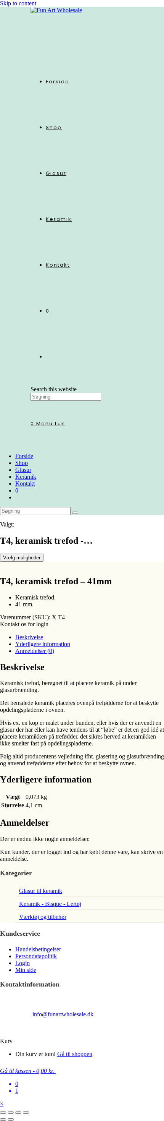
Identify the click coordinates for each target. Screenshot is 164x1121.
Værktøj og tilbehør (42, 917)
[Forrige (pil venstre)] (3, 1119)
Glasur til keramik (40, 891)
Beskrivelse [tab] (29, 637)
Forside (24, 456)
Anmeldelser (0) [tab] (34, 651)
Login (22, 963)
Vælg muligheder (21, 557)
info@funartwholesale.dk (62, 1014)
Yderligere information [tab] (42, 644)
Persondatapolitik (36, 956)
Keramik (25, 476)
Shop (21, 463)
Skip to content (18, 3)
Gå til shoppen (74, 1054)
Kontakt (25, 483)
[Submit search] (75, 513)
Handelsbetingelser (38, 949)
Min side (25, 970)
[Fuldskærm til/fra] (11, 1112)
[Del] (18, 1112)
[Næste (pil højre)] (11, 1119)
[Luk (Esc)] (26, 1112)
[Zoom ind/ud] (3, 1112)
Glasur (23, 470)
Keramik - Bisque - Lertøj (50, 904)
